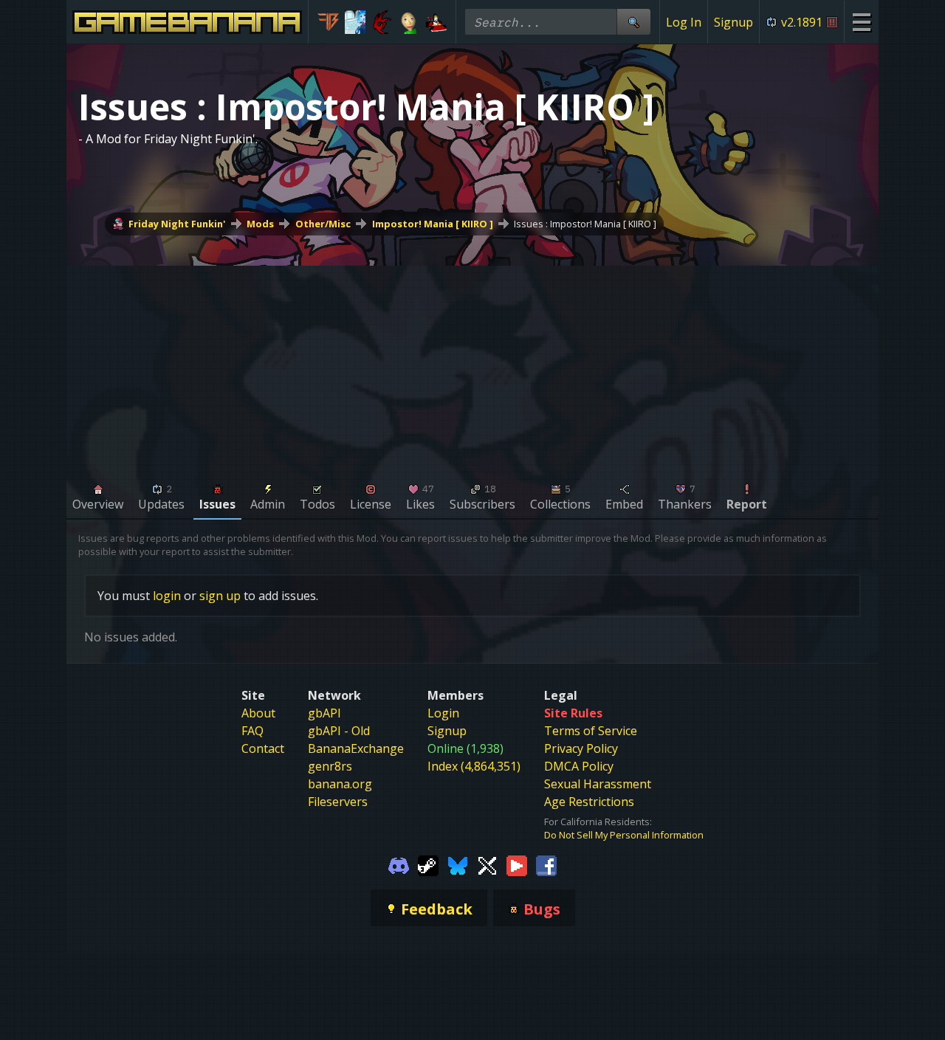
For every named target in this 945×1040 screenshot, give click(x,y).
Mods (260, 223)
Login (443, 713)
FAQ (252, 731)
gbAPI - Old (339, 731)
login (167, 596)
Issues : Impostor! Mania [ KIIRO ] (585, 223)
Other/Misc (323, 223)
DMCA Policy (579, 766)
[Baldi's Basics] (409, 22)
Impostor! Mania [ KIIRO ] (432, 223)
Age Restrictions (589, 801)
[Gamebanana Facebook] (546, 865)
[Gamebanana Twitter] (487, 865)
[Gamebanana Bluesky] (458, 865)
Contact (262, 748)
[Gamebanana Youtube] (517, 865)
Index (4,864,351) (473, 766)
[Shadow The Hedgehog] (382, 22)
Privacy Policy (581, 748)
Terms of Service (590, 731)
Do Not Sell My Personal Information (624, 834)
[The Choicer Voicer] (355, 22)
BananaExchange (356, 748)
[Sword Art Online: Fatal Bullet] (328, 22)
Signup (733, 22)
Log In (683, 22)
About (258, 713)
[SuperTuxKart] (436, 22)
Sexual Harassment (597, 784)
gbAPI (324, 713)
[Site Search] (633, 22)
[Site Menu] (861, 22)
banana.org (340, 784)
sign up (220, 596)
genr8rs (330, 766)
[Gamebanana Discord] (398, 865)
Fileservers (338, 801)
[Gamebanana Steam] (428, 865)
